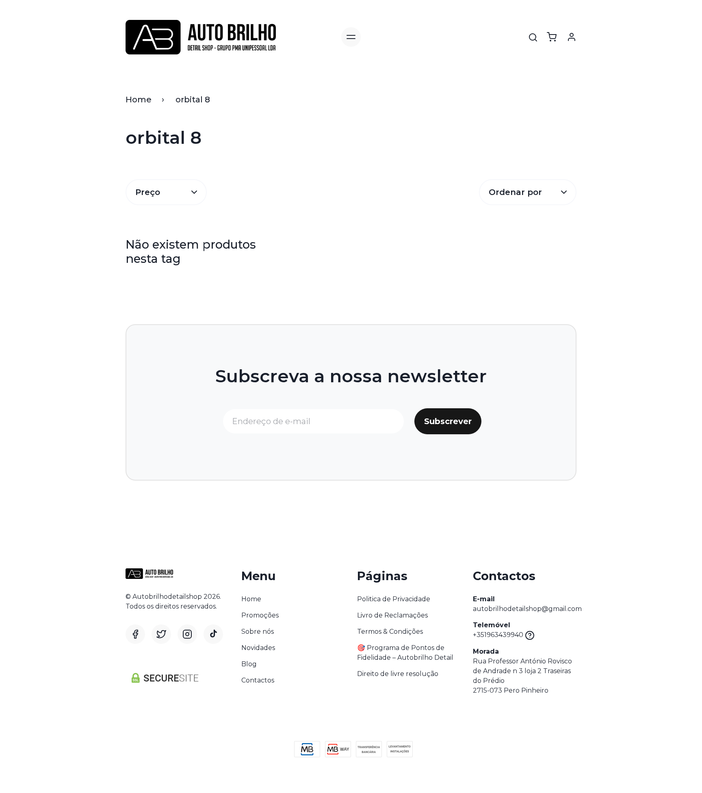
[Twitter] (161, 634)
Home (139, 99)
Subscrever (448, 421)
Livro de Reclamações (392, 615)
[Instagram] (187, 634)
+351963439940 (498, 635)
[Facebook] (135, 634)
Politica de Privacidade (393, 599)
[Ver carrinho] (552, 37)
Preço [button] (147, 192)
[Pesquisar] (533, 37)
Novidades (258, 648)
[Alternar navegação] (351, 37)
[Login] (571, 37)
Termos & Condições (390, 631)
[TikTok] (213, 634)
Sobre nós (257, 631)
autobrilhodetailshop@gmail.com (527, 609)
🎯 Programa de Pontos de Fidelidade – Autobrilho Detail (405, 652)
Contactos (257, 680)
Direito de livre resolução (397, 674)
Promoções (260, 615)
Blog (249, 664)
